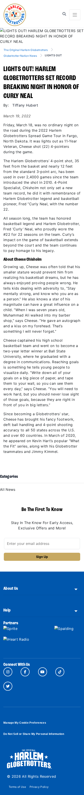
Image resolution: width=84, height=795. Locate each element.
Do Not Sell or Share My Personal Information (33, 734)
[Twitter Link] (7, 686)
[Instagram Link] (7, 671)
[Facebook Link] (25, 671)
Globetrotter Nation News (20, 55)
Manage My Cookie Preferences (24, 722)
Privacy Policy (39, 786)
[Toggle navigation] (74, 14)
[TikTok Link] (59, 671)
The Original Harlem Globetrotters (26, 50)
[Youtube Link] (42, 671)
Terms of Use (17, 786)
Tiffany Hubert (25, 105)
